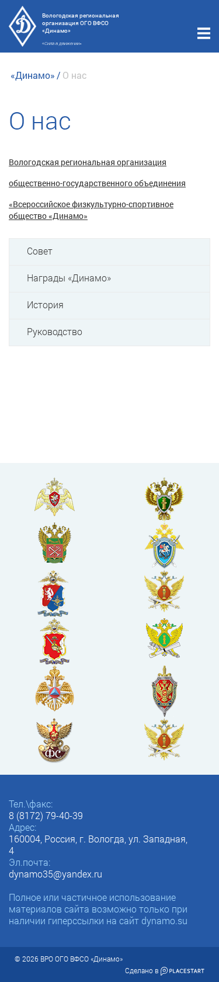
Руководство (54, 331)
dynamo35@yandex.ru (55, 874)
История (45, 304)
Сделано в (143, 970)
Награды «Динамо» (69, 277)
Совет (40, 251)
